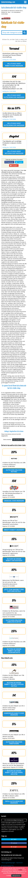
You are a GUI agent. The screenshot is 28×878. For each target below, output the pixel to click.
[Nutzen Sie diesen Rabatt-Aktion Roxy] (14, 546)
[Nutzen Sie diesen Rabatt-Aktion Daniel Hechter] (14, 760)
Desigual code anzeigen (14, 501)
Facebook (9, 162)
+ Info (12, 12)
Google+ (14, 165)
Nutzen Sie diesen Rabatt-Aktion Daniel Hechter (14, 772)
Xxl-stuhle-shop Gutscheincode (12, 96)
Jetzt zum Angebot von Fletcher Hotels (14, 590)
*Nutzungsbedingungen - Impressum (12, 863)
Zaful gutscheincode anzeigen (14, 802)
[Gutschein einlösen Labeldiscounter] (14, 607)
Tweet (19, 162)
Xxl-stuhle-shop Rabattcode (13, 65)
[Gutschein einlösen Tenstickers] (14, 731)
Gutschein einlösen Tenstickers (14, 743)
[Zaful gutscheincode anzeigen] (14, 790)
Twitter (14, 839)
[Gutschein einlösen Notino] (14, 459)
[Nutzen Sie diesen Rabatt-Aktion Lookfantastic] (14, 638)
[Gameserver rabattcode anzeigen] (14, 702)
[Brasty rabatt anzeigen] (14, 517)
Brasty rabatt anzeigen (14, 530)
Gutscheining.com (8, 2)
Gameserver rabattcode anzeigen (14, 714)
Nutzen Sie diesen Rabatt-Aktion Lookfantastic (14, 650)
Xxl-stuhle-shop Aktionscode (13, 152)
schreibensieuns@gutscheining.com (14, 820)
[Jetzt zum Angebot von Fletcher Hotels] (14, 576)
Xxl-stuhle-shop (18, 440)
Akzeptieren (16, 875)
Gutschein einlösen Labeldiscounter (14, 621)
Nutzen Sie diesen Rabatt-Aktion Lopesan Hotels (14, 684)
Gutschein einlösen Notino (14, 471)
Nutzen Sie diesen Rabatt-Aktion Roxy (14, 559)
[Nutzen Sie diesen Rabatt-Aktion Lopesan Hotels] (14, 671)
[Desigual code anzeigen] (14, 488)
